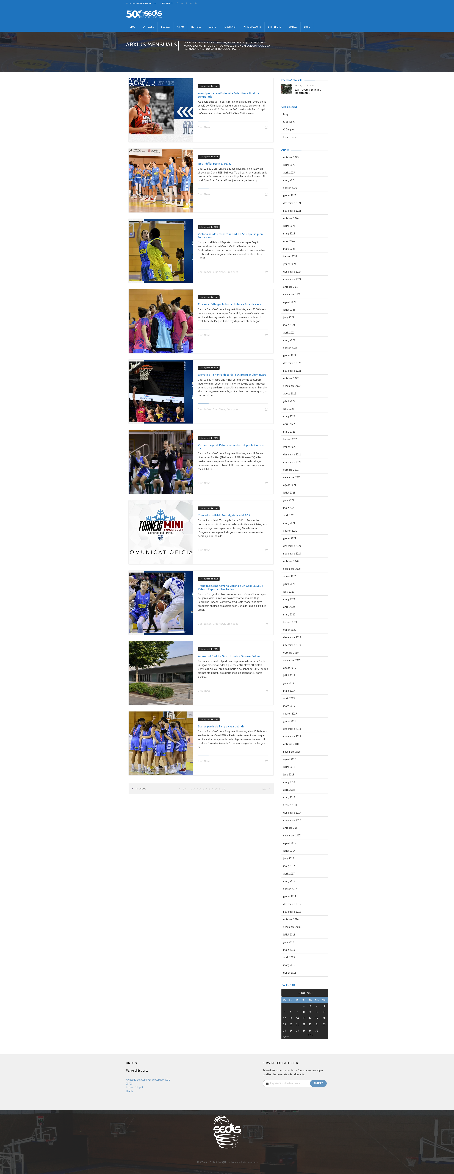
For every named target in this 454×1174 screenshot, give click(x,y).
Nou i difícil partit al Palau (214, 163)
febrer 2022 (290, 439)
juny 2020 (288, 591)
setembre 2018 (292, 751)
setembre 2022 (292, 386)
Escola (165, 27)
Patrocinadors (252, 27)
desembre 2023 (292, 271)
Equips (212, 27)
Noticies (196, 27)
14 (297, 1018)
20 (290, 1024)
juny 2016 (288, 942)
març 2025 (289, 180)
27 (290, 1030)
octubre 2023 (290, 286)
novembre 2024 (292, 210)
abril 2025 (289, 172)
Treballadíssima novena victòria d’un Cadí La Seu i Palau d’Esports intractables (230, 587)
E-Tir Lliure (274, 27)
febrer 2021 (290, 530)
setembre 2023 (292, 294)
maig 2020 (289, 599)
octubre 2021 (290, 469)
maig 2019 (289, 690)
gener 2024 (289, 264)
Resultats (230, 27)
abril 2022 (289, 424)
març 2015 (289, 965)
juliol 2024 (289, 226)
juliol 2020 (289, 584)
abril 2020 (289, 607)
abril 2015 (289, 957)
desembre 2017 (292, 812)
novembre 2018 (292, 736)
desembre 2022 (292, 363)
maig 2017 (289, 866)
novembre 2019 (292, 645)
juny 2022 (288, 408)
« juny (286, 1036)
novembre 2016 (292, 911)
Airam (180, 27)
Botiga (293, 27)
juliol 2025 (289, 165)
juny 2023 (288, 317)
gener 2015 (289, 972)
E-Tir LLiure (290, 137)
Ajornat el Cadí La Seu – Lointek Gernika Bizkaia (229, 656)
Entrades (148, 27)
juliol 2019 (289, 675)
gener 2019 (289, 721)
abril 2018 (289, 789)
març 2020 (289, 614)
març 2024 (289, 248)
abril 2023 (289, 332)
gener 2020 (289, 629)
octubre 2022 (290, 378)
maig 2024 (289, 233)
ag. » (311, 1034)
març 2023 (289, 340)
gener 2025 (289, 195)
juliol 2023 (289, 309)
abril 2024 (289, 241)
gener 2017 (289, 896)
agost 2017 (289, 843)
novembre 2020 (292, 553)
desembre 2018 (292, 728)
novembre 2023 (292, 279)
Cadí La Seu (205, 272)
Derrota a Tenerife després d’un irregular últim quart (232, 374)
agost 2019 (289, 667)
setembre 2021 (292, 477)
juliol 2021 (289, 492)
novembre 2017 (292, 820)
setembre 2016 (292, 927)
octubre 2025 (290, 157)
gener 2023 (289, 355)
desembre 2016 (292, 904)
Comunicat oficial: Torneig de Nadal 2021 (224, 515)
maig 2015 (289, 949)
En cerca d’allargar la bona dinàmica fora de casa (229, 304)
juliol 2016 (289, 934)
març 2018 (289, 797)
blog (286, 114)
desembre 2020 (292, 546)
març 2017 (289, 881)
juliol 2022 (289, 401)
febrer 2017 (290, 888)
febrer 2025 (290, 187)
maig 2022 (289, 416)
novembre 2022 (292, 370)
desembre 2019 (292, 637)
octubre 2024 (290, 218)
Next (264, 789)
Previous (140, 789)
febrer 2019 (290, 713)
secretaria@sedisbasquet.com (143, 3)
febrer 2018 (290, 805)
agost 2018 (289, 759)
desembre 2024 (292, 203)
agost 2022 (289, 393)
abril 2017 (289, 873)
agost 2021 (289, 485)
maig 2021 (289, 507)
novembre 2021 (292, 462)
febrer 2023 (290, 347)
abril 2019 (289, 698)
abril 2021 (289, 515)
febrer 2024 (290, 256)
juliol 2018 (289, 767)
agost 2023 (289, 302)
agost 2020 (289, 576)
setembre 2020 (292, 568)
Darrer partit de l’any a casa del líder (222, 726)
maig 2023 (289, 325)
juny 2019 (288, 683)
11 (223, 789)
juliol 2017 (289, 850)
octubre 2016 (290, 919)
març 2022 (289, 431)
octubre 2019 (290, 652)
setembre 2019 (292, 660)
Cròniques (232, 272)
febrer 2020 (290, 622)
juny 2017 (288, 858)
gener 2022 (289, 446)
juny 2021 (288, 500)
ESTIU (307, 27)
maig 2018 (289, 782)
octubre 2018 (290, 744)
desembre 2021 (292, 454)
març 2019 (289, 706)
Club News (204, 127)
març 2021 (289, 523)
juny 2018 (288, 774)
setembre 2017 (292, 835)
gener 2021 (289, 538)
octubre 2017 (290, 827)
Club (132, 27)
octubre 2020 (290, 561)
